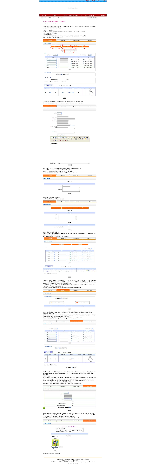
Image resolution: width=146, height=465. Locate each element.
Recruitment (77, 459)
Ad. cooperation (67, 459)
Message (87, 459)
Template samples (60, 459)
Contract (72, 459)
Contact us (82, 459)
